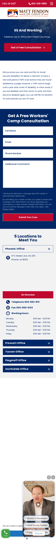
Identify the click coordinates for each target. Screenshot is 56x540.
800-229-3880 (39, 3)
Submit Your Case (28, 217)
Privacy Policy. (8, 209)
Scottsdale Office (16, 369)
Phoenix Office (15, 249)
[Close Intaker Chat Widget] (53, 477)
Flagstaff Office (15, 360)
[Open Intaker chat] (27, 538)
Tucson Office (14, 351)
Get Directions (28, 294)
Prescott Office (15, 343)
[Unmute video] (38, 504)
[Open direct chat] (49, 477)
